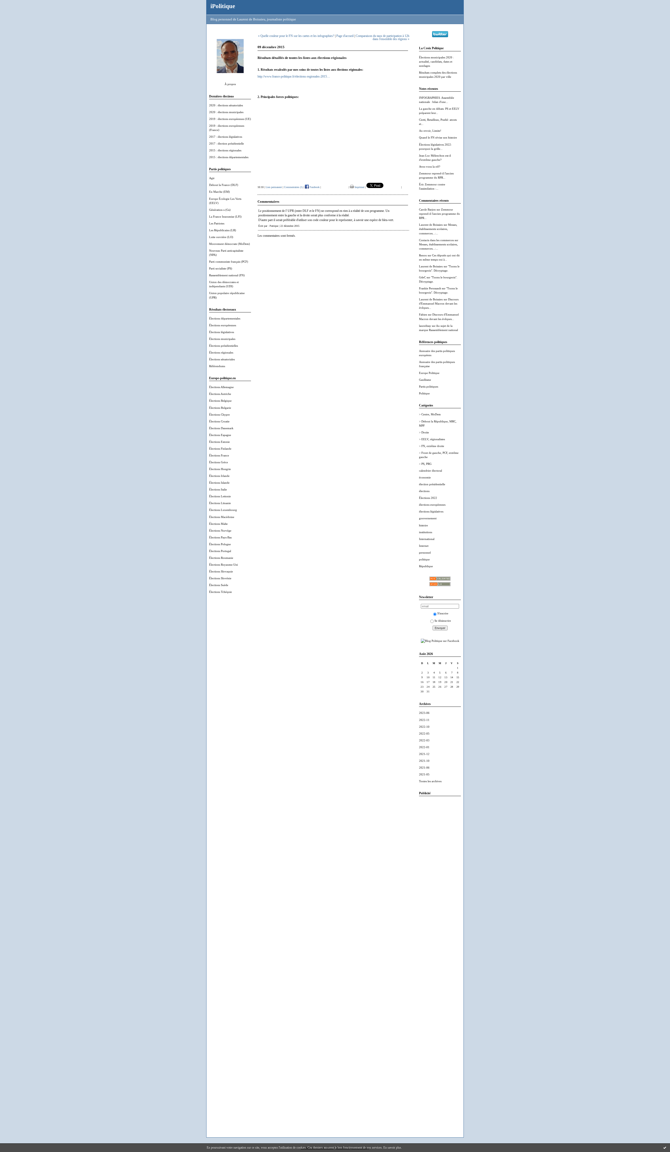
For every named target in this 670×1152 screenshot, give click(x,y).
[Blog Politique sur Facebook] (440, 640)
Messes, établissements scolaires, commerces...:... (438, 229)
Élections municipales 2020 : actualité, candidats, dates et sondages (436, 61)
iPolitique (222, 6)
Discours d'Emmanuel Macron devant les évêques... (439, 303)
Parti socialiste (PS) (220, 268)
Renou (423, 255)
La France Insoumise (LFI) (225, 216)
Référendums (217, 366)
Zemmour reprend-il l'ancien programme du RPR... (439, 213)
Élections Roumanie (221, 557)
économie (425, 477)
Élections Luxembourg (223, 509)
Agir (212, 178)
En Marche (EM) (219, 191)
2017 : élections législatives (225, 136)
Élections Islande (219, 482)
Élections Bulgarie (220, 407)
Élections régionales (221, 352)
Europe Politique (429, 372)
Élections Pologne (220, 544)
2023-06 (424, 712)
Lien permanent (274, 187)
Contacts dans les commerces (436, 240)
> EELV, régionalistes (432, 439)
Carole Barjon (427, 209)
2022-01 (424, 747)
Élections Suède (218, 585)
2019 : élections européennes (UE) (230, 118)
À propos (230, 84)
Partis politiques (428, 386)
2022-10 (424, 726)
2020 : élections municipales (226, 112)
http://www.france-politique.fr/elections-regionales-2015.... (294, 76)
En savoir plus (392, 1147)
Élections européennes (222, 325)
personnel (425, 552)
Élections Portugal (220, 551)
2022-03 (424, 740)
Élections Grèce (218, 462)
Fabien (423, 314)
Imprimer (359, 187)
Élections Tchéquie (220, 591)
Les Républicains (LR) (222, 230)
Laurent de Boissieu (431, 224)
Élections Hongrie (220, 469)
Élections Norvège (220, 530)
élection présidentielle (432, 484)
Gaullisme (425, 379)
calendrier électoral (430, 470)
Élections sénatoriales (222, 359)
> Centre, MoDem (430, 414)
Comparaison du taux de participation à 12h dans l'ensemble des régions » (382, 37)
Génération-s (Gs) (220, 209)
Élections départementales (224, 318)
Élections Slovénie (220, 578)
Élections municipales (222, 338)
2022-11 (424, 719)
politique (424, 559)
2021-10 (424, 760)
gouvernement (428, 518)
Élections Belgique (220, 400)
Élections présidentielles (223, 345)
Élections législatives (221, 332)
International (426, 539)
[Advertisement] (440, 878)
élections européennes (432, 504)
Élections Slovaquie (221, 571)
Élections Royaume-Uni (223, 564)
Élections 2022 (428, 497)
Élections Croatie (219, 421)
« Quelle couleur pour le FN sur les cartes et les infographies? (296, 35)
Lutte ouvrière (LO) (221, 237)
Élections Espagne (220, 435)
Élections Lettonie (220, 496)
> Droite (424, 432)
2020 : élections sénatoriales (226, 105)
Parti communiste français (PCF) (228, 261)
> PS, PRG (425, 463)
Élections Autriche (220, 393)
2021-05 (424, 774)
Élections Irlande (219, 475)
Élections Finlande (220, 448)
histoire (423, 525)
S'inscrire (442, 613)
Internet (423, 545)
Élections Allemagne (221, 387)
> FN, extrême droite (431, 446)
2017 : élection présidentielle (226, 143)
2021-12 (424, 754)
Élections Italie (218, 489)
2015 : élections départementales (228, 157)
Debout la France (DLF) (223, 184)
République (426, 566)
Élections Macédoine (221, 517)
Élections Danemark (221, 428)
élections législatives (431, 511)
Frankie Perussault (430, 288)
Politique (424, 393)
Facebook (314, 187)
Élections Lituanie (220, 503)
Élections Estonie (219, 441)
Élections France (219, 455)
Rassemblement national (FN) (227, 275)
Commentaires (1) (293, 187)
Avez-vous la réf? (429, 166)
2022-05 (424, 733)
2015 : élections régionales (225, 150)
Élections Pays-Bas (220, 537)
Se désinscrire (442, 620)
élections (424, 491)
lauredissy (425, 325)
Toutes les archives (430, 781)
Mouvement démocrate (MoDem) (229, 243)
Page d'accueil (345, 35)
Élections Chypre (219, 414)
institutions (425, 532)
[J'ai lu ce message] (665, 1147)
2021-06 (424, 767)
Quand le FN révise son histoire (438, 137)
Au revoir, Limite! (430, 130)
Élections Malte (218, 523)
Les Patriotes (216, 223)
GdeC (422, 277)
